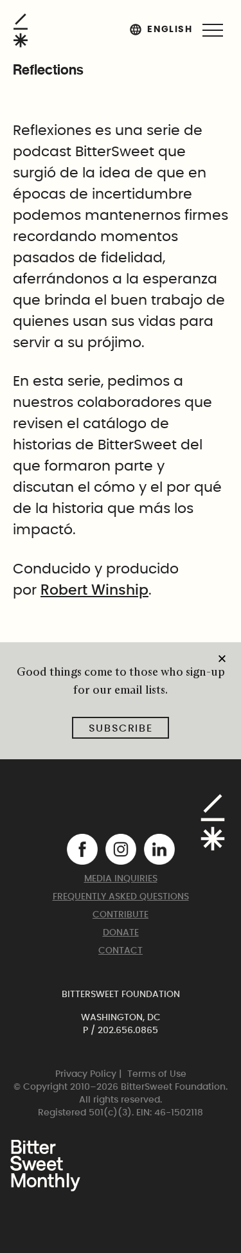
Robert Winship (94, 590)
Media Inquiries (120, 878)
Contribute (120, 914)
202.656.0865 (128, 1030)
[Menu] (212, 30)
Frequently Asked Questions (121, 896)
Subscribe (120, 728)
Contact (120, 950)
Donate (121, 932)
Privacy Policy (85, 1074)
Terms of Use (156, 1074)
